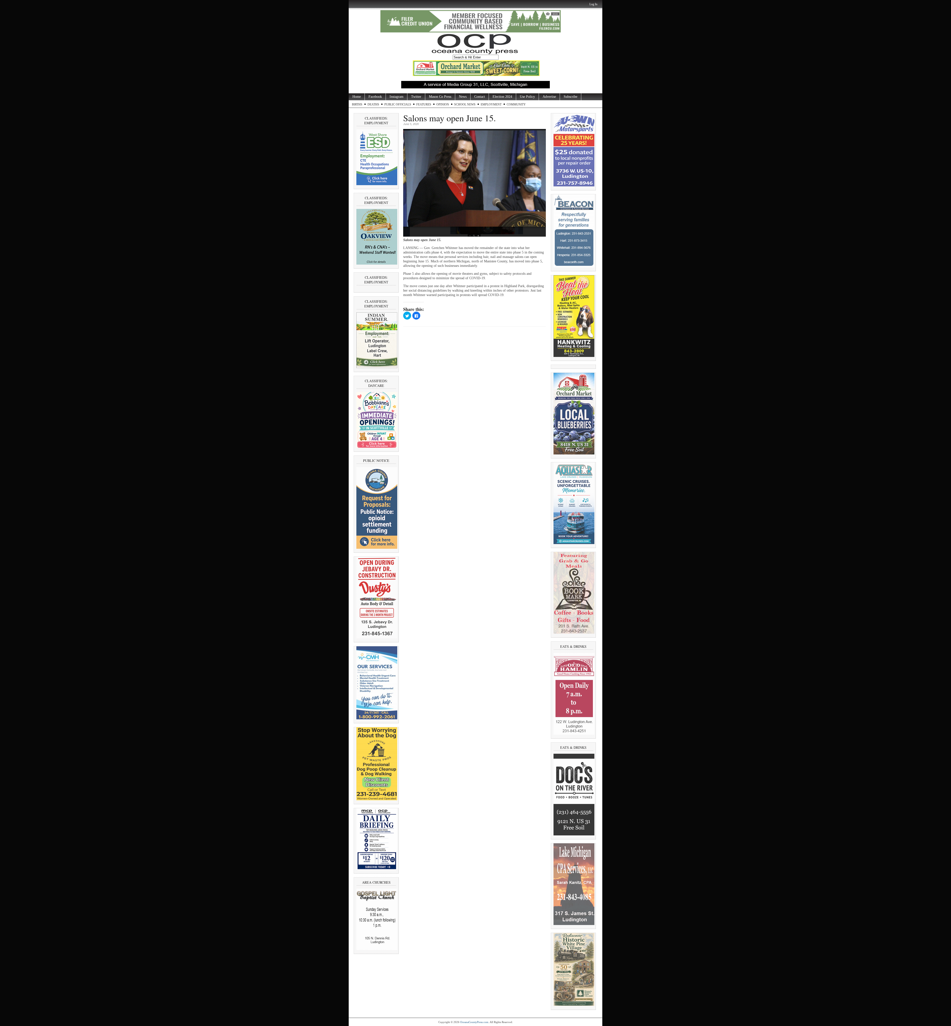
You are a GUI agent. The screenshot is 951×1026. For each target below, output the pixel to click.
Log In (593, 4)
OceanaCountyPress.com (474, 1022)
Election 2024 (502, 97)
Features (423, 104)
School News (465, 104)
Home (356, 97)
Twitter (416, 97)
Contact (479, 97)
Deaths (373, 104)
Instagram (396, 97)
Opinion (442, 104)
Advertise (549, 97)
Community (516, 104)
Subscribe (570, 97)
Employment (491, 104)
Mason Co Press (440, 97)
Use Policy (527, 97)
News (463, 97)
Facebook (375, 97)
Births (357, 104)
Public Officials (397, 104)
